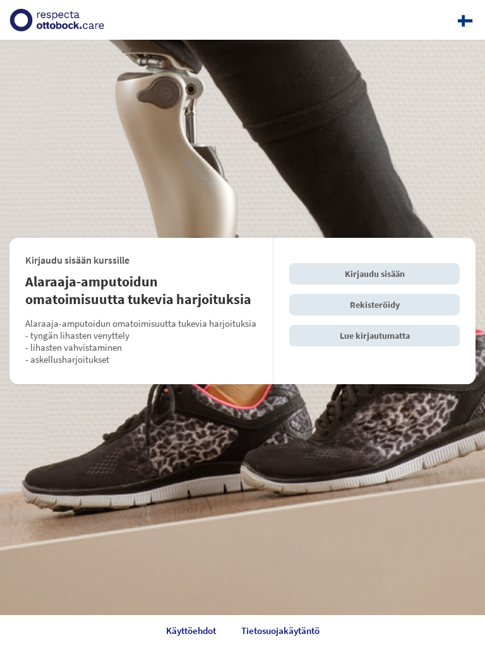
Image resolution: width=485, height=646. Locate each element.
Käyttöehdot (191, 631)
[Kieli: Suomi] (465, 20)
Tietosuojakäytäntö (280, 631)
